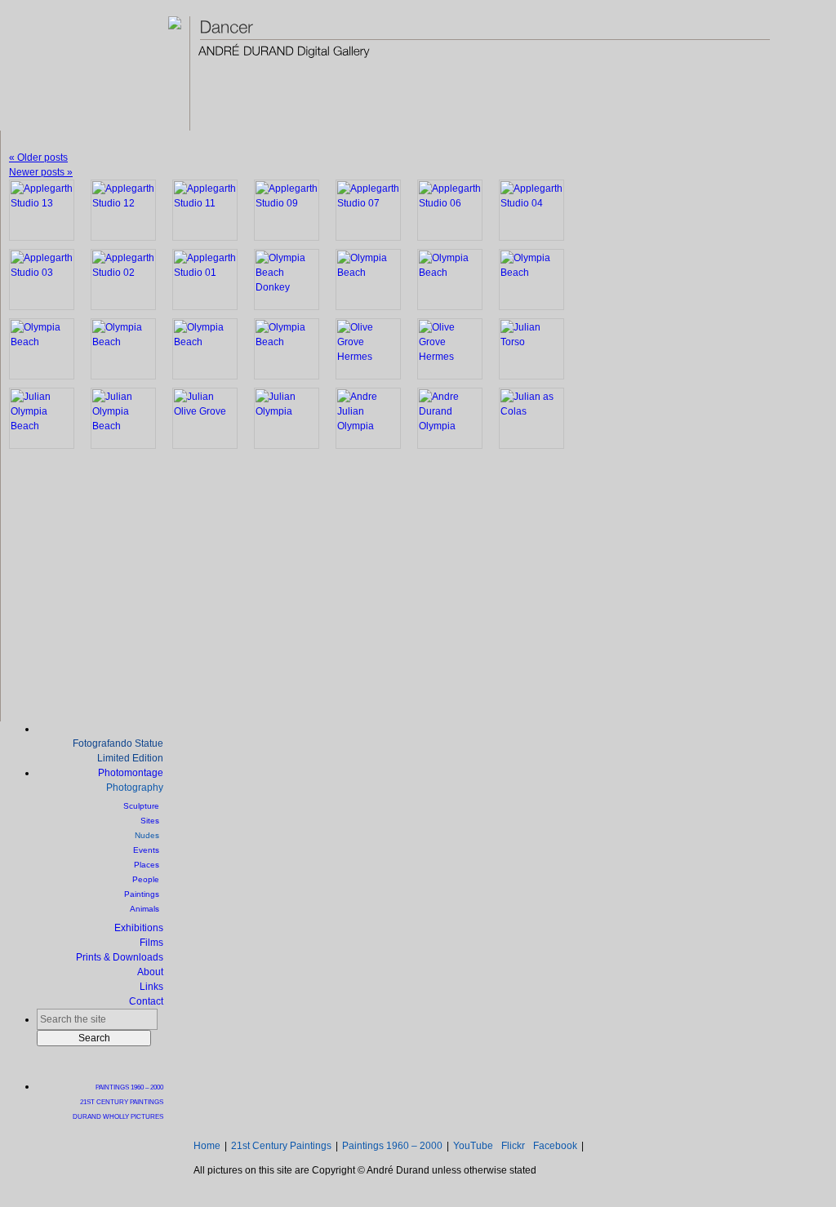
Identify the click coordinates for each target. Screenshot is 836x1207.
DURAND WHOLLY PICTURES (118, 1116)
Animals (144, 908)
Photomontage (130, 773)
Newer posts (41, 172)
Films (151, 942)
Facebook (555, 1146)
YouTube (473, 1146)
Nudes (147, 835)
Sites (149, 820)
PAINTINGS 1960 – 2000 (129, 1087)
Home (206, 1146)
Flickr (513, 1146)
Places (146, 864)
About (150, 972)
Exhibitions (138, 928)
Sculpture (141, 805)
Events (146, 849)
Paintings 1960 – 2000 (392, 1146)
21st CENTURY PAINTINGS (121, 1102)
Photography (134, 787)
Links (151, 986)
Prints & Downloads (119, 957)
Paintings (141, 894)
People (145, 879)
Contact (146, 1001)
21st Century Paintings (281, 1146)
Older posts (38, 157)
